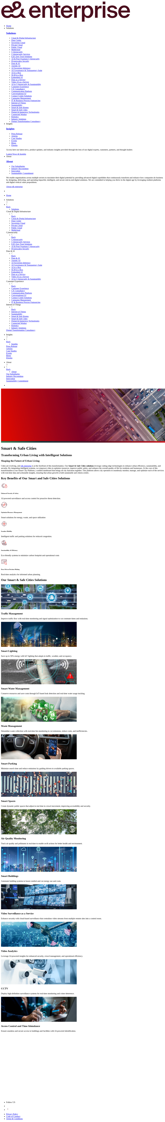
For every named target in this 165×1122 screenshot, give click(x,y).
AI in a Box (16, 73)
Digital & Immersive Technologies (25, 112)
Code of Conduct (13, 1116)
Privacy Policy (12, 1114)
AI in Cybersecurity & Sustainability (26, 84)
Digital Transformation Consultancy (25, 121)
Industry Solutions (18, 119)
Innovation (15, 171)
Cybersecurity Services (20, 54)
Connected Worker (19, 114)
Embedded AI (17, 77)
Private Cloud (17, 45)
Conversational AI (18, 94)
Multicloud (15, 50)
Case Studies (16, 138)
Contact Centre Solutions (21, 96)
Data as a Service (18, 80)
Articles (14, 136)
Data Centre (16, 40)
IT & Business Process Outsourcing (25, 100)
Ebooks (14, 145)
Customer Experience (20, 87)
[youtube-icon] (7, 1110)
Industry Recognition (19, 169)
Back (8, 207)
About (9, 161)
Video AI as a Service (20, 82)
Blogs (13, 143)
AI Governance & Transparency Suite (26, 70)
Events (14, 141)
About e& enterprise (14, 187)
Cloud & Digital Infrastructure (23, 38)
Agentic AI (15, 66)
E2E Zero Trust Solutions (21, 56)
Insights (10, 128)
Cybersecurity (17, 52)
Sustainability (16, 105)
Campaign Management (21, 98)
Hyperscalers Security (20, 61)
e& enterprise (26, 466)
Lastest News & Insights (16, 154)
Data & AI (15, 63)
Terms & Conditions (14, 1119)
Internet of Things (18, 103)
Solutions (11, 33)
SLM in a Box (17, 75)
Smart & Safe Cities (19, 110)
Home (8, 26)
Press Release (16, 134)
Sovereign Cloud (18, 43)
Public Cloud (16, 47)
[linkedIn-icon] (7, 1106)
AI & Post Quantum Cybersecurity (25, 59)
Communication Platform (21, 91)
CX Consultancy (18, 89)
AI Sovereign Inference (20, 68)
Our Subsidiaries (18, 166)
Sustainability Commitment (22, 173)
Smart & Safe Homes (20, 107)
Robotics (15, 117)
